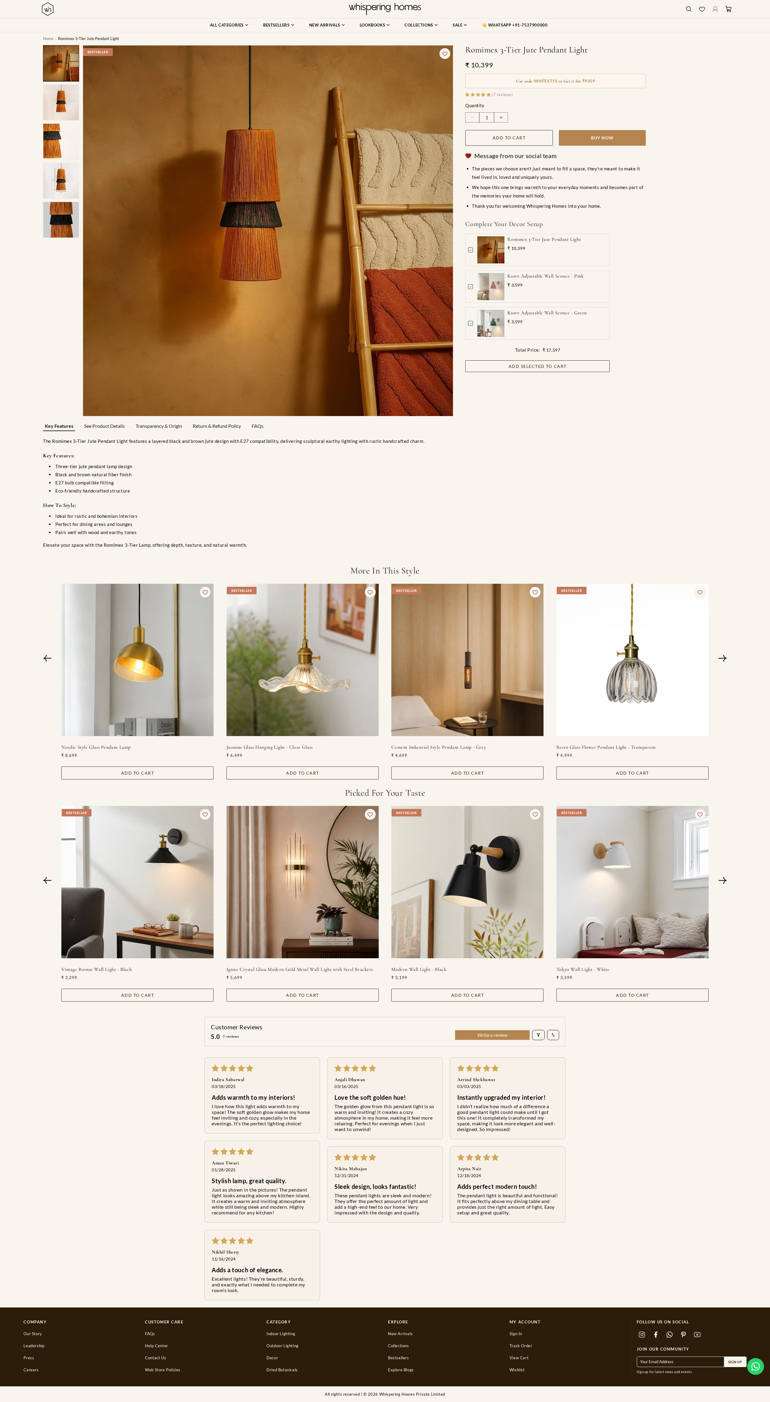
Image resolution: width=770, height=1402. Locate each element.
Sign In (516, 1334)
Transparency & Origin (159, 426)
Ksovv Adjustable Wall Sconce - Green (547, 313)
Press (28, 1358)
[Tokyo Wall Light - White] (632, 882)
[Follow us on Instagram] (642, 1334)
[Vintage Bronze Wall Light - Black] (137, 882)
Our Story (32, 1334)
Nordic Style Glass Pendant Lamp (96, 747)
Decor (272, 1358)
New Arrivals (400, 1334)
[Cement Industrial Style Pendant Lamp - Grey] (467, 660)
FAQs (257, 426)
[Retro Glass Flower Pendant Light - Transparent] (632, 660)
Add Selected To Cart (538, 366)
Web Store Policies (162, 1370)
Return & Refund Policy (217, 426)
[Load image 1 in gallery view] (61, 63)
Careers (30, 1370)
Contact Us (155, 1358)
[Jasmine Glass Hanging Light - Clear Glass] (302, 660)
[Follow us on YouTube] (697, 1334)
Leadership (33, 1346)
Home (48, 38)
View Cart (519, 1358)
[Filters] (538, 1035)
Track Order (521, 1346)
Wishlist (517, 1370)
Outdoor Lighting (282, 1346)
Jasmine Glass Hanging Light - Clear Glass (269, 747)
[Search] (688, 9)
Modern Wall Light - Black (418, 969)
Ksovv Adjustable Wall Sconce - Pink (545, 276)
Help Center (156, 1346)
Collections (398, 1346)
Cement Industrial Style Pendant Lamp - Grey (438, 747)
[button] (755, 1366)
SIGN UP (735, 1362)
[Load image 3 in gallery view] (61, 141)
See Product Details (104, 426)
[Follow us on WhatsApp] (669, 1334)
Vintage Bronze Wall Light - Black (96, 969)
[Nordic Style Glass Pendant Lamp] (137, 660)
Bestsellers (398, 1358)
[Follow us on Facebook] (656, 1334)
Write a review (492, 1035)
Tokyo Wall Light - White (582, 969)
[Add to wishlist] (444, 53)
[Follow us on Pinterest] (683, 1334)
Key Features (59, 426)
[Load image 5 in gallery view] (61, 220)
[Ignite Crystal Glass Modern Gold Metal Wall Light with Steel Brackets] (302, 882)
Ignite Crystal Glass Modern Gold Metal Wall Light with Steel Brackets (299, 969)
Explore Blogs (401, 1370)
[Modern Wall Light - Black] (467, 882)
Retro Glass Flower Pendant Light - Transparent (606, 747)
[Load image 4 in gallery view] (61, 181)
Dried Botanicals (282, 1370)
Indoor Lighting (280, 1334)
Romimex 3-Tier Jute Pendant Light (544, 239)
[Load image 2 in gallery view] (61, 102)
